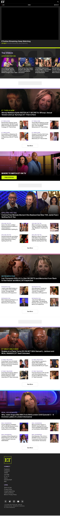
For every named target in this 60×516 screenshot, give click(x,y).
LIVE (3, 5)
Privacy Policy (8, 489)
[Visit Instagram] (14, 501)
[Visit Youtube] (18, 501)
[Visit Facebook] (5, 501)
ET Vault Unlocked (9, 349)
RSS (5, 481)
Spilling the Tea (8, 213)
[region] (30, 23)
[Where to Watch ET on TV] (30, 166)
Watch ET (56, 5)
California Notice (8, 493)
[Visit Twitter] (9, 501)
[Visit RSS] (22, 501)
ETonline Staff (8, 480)
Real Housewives (9, 412)
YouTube (6, 474)
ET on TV (6, 476)
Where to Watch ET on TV (13, 173)
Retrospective (8, 276)
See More (30, 146)
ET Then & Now (7, 110)
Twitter (6, 473)
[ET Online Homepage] (3, 2)
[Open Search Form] (58, 2)
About (6, 478)
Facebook (7, 469)
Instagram (7, 471)
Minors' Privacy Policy (10, 495)
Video (29, 5)
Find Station (9, 177)
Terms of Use (7, 487)
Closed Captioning (9, 491)
